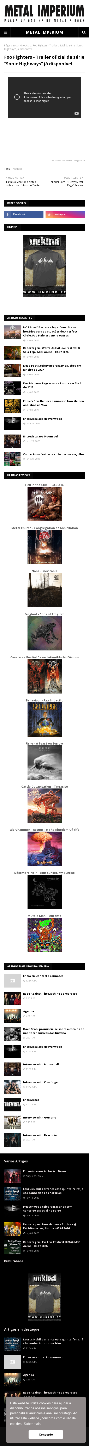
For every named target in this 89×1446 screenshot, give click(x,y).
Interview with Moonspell (41, 1064)
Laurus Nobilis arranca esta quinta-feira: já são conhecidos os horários (53, 1191)
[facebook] (23, 214)
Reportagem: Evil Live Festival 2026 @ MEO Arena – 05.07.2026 (52, 1244)
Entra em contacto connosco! (43, 976)
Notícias (26, 45)
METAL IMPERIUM (44, 32)
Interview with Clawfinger (41, 1082)
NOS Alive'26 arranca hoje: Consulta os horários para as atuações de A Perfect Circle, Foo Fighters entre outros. (50, 331)
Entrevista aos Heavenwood (42, 419)
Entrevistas (31, 1100)
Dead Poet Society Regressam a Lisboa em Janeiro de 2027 (52, 368)
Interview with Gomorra (40, 1117)
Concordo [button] (46, 1434)
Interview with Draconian (41, 1135)
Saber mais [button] (32, 1424)
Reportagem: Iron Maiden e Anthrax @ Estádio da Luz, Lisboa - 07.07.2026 (50, 1226)
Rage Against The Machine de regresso (50, 993)
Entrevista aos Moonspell (41, 436)
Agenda (28, 1011)
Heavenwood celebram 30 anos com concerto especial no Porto (47, 1209)
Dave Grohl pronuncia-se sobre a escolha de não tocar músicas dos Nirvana (53, 1031)
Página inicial (11, 45)
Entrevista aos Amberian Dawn (44, 1171)
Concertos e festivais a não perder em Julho (53, 454)
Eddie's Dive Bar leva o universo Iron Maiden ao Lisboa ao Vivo (53, 403)
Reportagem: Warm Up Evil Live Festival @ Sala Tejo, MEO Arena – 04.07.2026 (52, 350)
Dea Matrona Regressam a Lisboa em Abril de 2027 (52, 385)
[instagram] (65, 214)
